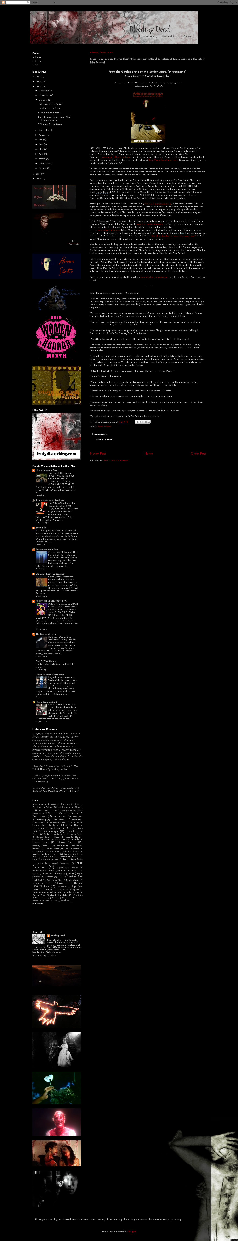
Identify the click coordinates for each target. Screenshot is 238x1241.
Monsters (45, 859)
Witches (55, 898)
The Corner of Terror (46, 634)
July (41, 140)
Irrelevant (62, 845)
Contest (75, 813)
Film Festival (54, 825)
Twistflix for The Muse (49, 108)
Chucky (51, 813)
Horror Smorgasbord (46, 702)
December (44, 90)
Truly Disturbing (40, 781)
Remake (47, 874)
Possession (65, 863)
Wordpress (36, 901)
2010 (39, 179)
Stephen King (55, 880)
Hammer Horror (43, 837)
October (43, 100)
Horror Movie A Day (46, 470)
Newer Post (98, 453)
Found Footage (57, 828)
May (41, 149)
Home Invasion (51, 840)
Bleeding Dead (57, 935)
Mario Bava (47, 857)
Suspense (38, 883)
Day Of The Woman (46, 661)
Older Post (198, 453)
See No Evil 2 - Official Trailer (62, 705)
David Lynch (77, 817)
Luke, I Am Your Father (49, 113)
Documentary (57, 820)
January (43, 168)
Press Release (104, 426)
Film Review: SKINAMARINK (62, 552)
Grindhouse (68, 834)
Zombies (65, 901)
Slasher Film (75, 876)
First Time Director (73, 825)
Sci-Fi (60, 877)
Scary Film (41, 528)
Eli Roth (53, 823)
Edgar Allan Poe (39, 823)
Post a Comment (104, 439)
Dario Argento (60, 817)
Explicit (63, 823)
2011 (38, 174)
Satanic (49, 877)
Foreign (40, 828)
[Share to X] (142, 422)
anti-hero (66, 804)
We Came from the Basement (50, 574)
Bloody (78, 807)
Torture (48, 890)
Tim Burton (62, 887)
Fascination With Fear (47, 549)
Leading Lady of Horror (45, 854)
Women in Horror (70, 898)
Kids (65, 851)
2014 (38, 77)
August (42, 135)
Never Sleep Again (73, 859)
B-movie (78, 804)
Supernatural (72, 880)
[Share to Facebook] (145, 422)
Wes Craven (41, 898)
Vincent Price (38, 895)
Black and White (44, 807)
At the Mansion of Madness (50, 500)
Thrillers (44, 886)
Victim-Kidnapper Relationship (47, 893)
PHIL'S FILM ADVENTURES (51, 601)
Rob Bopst (74, 790)
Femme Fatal (38, 825)
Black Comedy (63, 807)
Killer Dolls (75, 851)
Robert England (63, 873)
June (41, 144)
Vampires (74, 890)
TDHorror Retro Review (50, 104)
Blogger (132, 1231)
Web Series (78, 895)
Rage (67, 759)
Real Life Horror (69, 871)
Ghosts (35, 834)
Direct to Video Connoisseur (50, 675)
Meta (34, 859)
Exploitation (75, 823)
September (44, 130)
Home (148, 453)
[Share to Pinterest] (149, 422)
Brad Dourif (43, 811)
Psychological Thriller (43, 871)
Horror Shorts (67, 842)
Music (57, 859)
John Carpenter (71, 849)
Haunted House (62, 837)
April (41, 154)
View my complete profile (44, 956)
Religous (35, 874)
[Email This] (136, 422)
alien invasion (39, 804)
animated (55, 804)
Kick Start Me (53, 851)
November (44, 95)
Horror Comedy (71, 840)
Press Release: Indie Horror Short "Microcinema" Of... (55, 118)
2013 (38, 82)
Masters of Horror (68, 857)
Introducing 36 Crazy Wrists (50, 531)
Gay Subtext (72, 832)
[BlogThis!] (139, 422)
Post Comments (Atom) (115, 461)
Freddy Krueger (48, 831)
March (42, 159)
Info (37, 65)
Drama (72, 819)
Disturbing (40, 820)
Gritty (80, 834)
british (54, 811)
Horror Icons (40, 842)
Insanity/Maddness (41, 846)
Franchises (76, 828)
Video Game (73, 893)
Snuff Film (42, 880)
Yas (76, 766)
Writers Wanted (50, 901)
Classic (62, 813)
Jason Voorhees (51, 849)
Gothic (57, 834)
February (43, 163)
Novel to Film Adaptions (46, 863)
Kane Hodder (38, 851)
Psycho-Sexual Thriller (67, 868)
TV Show (60, 890)
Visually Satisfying (59, 895)
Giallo (47, 834)
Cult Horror (39, 816)
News (38, 61)
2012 (38, 86)
